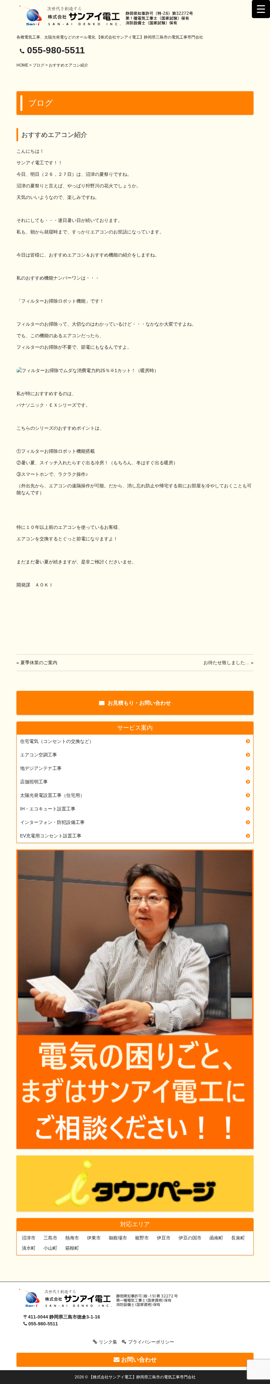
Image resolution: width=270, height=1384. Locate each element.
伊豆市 (164, 1237)
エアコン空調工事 (38, 754)
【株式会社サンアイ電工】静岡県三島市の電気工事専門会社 (142, 1377)
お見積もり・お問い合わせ (139, 703)
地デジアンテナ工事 (41, 768)
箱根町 (72, 1248)
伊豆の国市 (190, 1237)
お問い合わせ (138, 1359)
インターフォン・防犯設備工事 (52, 822)
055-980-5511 (56, 50)
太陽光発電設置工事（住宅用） (52, 795)
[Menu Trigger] (261, 9)
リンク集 (108, 1341)
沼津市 (29, 1237)
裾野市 (142, 1237)
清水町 (29, 1248)
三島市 (50, 1237)
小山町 (50, 1248)
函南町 (216, 1237)
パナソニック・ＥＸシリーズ (46, 405)
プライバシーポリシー (151, 1341)
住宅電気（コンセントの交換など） (57, 741)
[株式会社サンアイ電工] (100, 1299)
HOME (22, 65)
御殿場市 (118, 1237)
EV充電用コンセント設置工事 (50, 835)
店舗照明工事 (34, 781)
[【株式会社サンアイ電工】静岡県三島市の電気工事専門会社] (111, 16)
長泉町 (238, 1237)
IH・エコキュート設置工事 (47, 808)
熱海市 (72, 1237)
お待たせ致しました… (226, 662)
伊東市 (94, 1237)
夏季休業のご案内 (38, 662)
